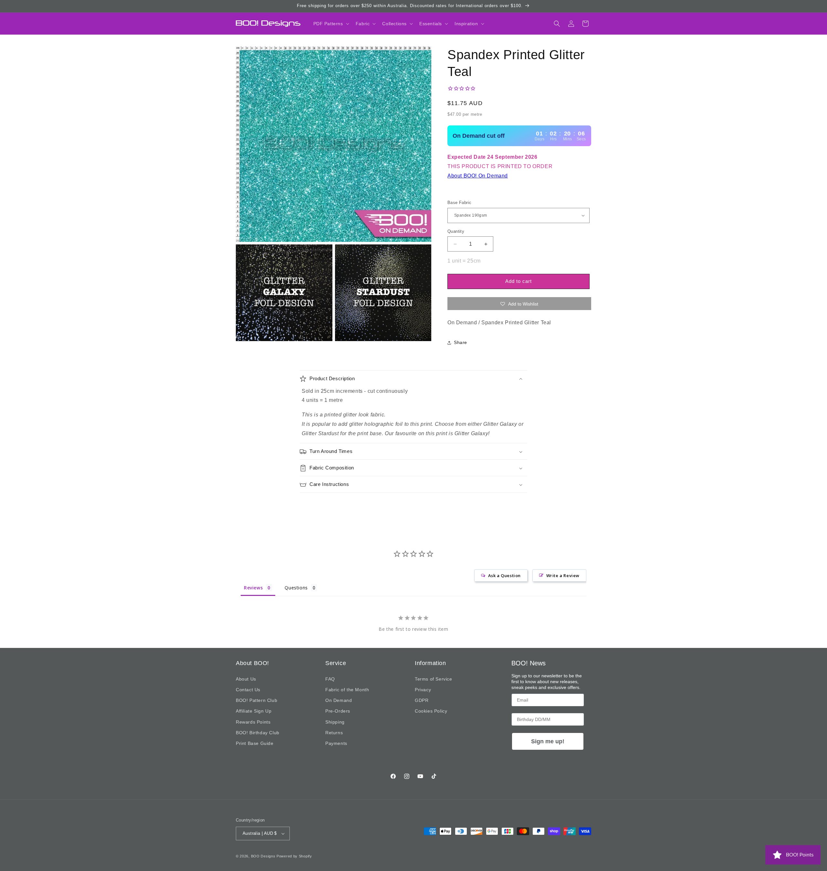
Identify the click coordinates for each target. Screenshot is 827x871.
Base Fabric (459, 202)
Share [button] (460, 342)
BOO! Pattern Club (256, 700)
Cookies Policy (431, 711)
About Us (246, 679)
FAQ (330, 679)
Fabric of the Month (347, 689)
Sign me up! (547, 741)
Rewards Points (253, 722)
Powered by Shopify (294, 856)
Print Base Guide (255, 743)
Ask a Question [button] (504, 575)
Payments (336, 743)
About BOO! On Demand (477, 175)
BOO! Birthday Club (257, 732)
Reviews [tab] (253, 588)
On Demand (338, 700)
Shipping (335, 722)
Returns (334, 732)
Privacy (423, 689)
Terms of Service (433, 679)
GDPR (421, 700)
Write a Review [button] (563, 575)
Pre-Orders (337, 711)
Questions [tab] (296, 588)
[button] (330, 23)
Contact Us (248, 689)
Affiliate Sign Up (253, 711)
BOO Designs (263, 856)
